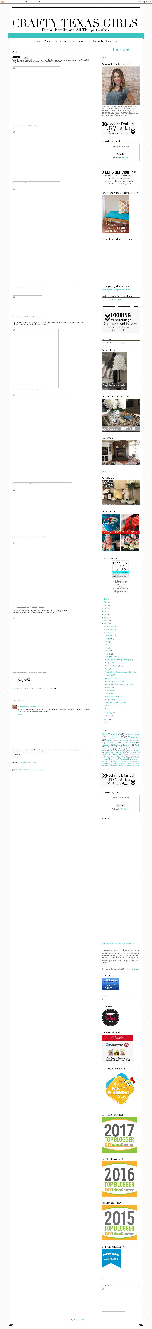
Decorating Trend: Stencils (114, 681)
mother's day (106, 754)
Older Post (86, 758)
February (109, 713)
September (110, 635)
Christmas (134, 737)
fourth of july (120, 749)
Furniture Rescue (111, 678)
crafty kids (114, 737)
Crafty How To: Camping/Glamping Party (119, 660)
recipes (110, 740)
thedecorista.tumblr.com (23, 537)
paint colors (108, 756)
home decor (132, 734)
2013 (106, 620)
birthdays (133, 752)
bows (138, 751)
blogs (138, 754)
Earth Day (114, 761)
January (109, 716)
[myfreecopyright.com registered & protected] (118, 943)
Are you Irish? (110, 690)
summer (109, 743)
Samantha (33, 182)
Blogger (136, 969)
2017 (106, 608)
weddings (105, 761)
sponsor (136, 740)
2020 (106, 599)
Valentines (130, 743)
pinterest (121, 751)
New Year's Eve (120, 754)
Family (137, 745)
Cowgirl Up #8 (110, 663)
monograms (133, 761)
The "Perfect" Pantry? (112, 706)
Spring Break (109, 693)
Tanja (30, 125)
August (108, 639)
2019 (106, 602)
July (107, 642)
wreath (112, 751)
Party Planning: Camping (113, 696)
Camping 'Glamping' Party (114, 666)
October (109, 632)
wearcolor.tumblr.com (22, 182)
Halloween (123, 740)
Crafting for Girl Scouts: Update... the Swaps (120, 672)
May (107, 648)
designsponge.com (22, 483)
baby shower (132, 756)
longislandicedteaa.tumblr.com (25, 672)
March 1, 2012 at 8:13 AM (33, 706)
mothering (106, 745)
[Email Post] (54, 688)
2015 (106, 614)
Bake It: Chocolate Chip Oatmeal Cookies (119, 684)
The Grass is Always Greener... (116, 703)
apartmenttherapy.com (23, 607)
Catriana (35, 316)
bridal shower (120, 763)
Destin (104, 763)
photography (121, 752)
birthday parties (123, 747)
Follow (104, 57)
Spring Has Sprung (111, 657)
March (108, 654)
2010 (106, 723)
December (109, 626)
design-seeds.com (22, 125)
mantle (130, 763)
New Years (120, 756)
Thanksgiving (109, 747)
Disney (111, 763)
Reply (20, 714)
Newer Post (16, 758)
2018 (106, 605)
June (108, 645)
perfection (123, 758)
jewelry (116, 759)
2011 (106, 720)
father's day (109, 752)
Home (51, 758)
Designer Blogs (81, 1320)
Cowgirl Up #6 (110, 687)
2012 (106, 624)
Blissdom (122, 765)
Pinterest (36, 125)
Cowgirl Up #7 (110, 675)
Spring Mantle (110, 669)
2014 (106, 617)
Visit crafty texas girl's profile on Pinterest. (116, 290)
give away (127, 745)
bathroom (105, 758)
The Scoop (132, 749)
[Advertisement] (116, 839)
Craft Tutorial (109, 734)
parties (104, 751)
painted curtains (112, 765)
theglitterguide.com (22, 287)
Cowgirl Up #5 (110, 700)
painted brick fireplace (133, 765)
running (134, 759)
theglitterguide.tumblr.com (24, 316)
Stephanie (21, 706)
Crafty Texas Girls (115, 299)
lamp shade (114, 758)
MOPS (124, 761)
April (107, 651)
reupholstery (125, 759)
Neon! (107, 709)
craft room (107, 759)
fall (119, 743)
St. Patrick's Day (134, 758)
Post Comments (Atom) (28, 762)
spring (131, 754)
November (109, 629)
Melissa (38, 672)
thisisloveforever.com (22, 389)
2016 (106, 611)
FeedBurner (125, 158)
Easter (117, 745)
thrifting (129, 751)
